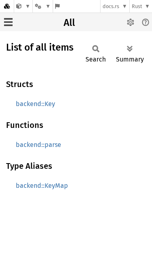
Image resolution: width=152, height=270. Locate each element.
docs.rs (111, 6)
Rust (137, 6)
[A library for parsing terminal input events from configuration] (23, 6)
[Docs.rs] (7, 6)
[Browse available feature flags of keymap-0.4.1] (57, 6)
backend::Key (35, 104)
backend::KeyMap (42, 185)
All (69, 22)
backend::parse (38, 145)
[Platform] (42, 6)
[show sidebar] (8, 22)
